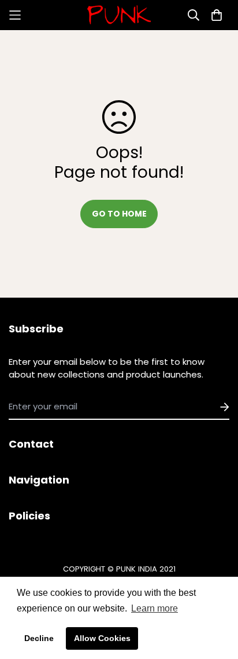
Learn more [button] (154, 608)
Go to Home (119, 213)
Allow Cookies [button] (102, 638)
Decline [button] (39, 638)
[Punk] (119, 15)
